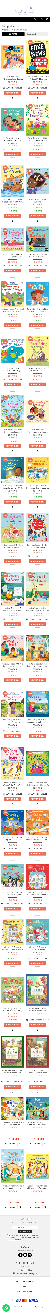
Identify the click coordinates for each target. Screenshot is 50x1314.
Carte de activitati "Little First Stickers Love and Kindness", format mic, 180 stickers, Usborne (13, 430)
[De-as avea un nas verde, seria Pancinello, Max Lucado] (12, 1052)
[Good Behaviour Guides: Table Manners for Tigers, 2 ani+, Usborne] (37, 1166)
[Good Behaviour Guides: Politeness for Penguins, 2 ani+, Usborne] (12, 877)
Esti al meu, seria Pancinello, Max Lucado (37, 1071)
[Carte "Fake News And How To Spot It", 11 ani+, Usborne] (37, 57)
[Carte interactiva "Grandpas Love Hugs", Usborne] (12, 57)
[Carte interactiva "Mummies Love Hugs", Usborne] (37, 411)
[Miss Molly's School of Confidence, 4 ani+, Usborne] (37, 932)
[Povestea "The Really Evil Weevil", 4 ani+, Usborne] (12, 588)
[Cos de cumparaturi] (41, 19)
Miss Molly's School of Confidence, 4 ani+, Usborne (37, 948)
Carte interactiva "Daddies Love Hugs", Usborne (37, 310)
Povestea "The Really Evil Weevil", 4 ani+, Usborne (13, 609)
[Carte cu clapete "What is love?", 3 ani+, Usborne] (12, 648)
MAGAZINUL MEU (24, 1281)
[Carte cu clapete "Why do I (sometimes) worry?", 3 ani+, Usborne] (12, 470)
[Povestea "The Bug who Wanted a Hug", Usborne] (37, 1108)
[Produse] (3, 20)
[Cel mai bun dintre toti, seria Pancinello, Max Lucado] (37, 990)
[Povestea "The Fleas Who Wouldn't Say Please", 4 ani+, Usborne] (12, 763)
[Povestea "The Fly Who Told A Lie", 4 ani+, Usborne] (12, 1166)
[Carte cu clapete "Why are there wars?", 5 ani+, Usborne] (37, 239)
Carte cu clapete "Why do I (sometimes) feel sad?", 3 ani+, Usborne (37, 721)
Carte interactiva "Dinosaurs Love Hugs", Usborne (12, 369)
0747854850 (26, 1270)
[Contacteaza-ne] (35, 19)
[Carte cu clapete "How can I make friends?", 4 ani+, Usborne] (12, 294)
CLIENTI (24, 1286)
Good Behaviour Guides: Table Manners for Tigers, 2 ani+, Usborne (37, 1187)
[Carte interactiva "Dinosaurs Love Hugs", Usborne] (12, 351)
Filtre (14, 34)
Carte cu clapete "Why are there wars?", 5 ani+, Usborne (37, 255)
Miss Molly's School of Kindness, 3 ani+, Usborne (12, 948)
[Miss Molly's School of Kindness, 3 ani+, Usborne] (12, 932)
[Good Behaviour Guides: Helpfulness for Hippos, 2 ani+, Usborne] (37, 763)
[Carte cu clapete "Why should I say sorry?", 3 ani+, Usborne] (37, 648)
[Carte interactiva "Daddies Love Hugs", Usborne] (37, 293)
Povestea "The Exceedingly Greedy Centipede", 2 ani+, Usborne (12, 255)
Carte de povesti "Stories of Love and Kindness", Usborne (12, 546)
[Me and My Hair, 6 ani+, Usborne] (37, 181)
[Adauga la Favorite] (12, 98)
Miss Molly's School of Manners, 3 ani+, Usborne (37, 893)
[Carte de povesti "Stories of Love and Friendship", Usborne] (37, 351)
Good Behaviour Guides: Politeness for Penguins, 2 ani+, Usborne (12, 893)
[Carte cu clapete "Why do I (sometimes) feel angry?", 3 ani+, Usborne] (12, 704)
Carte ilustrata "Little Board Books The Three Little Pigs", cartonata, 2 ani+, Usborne (12, 1123)
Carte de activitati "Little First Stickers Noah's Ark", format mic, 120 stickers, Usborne (12, 200)
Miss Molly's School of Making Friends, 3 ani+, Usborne (12, 1009)
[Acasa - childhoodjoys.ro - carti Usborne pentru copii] (25, 11)
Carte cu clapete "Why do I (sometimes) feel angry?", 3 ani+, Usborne (12, 721)
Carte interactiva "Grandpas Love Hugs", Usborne (12, 77)
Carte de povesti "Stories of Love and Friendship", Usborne (37, 369)
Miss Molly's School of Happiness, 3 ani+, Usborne (37, 486)
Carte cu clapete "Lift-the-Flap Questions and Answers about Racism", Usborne (37, 546)
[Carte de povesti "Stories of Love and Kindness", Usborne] (12, 528)
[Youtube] (25, 1255)
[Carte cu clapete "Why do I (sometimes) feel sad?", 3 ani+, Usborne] (37, 704)
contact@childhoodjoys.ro (26, 1273)
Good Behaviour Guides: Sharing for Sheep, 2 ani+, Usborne (12, 838)
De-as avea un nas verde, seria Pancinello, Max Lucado (12, 1071)
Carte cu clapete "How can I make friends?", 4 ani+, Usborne (12, 310)
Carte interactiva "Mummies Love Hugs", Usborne (37, 430)
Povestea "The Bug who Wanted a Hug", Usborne (37, 1123)
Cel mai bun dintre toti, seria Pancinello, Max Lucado (37, 1009)
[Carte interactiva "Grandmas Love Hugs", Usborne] (12, 119)
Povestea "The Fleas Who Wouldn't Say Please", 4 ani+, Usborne (12, 784)
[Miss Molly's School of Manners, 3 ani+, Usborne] (37, 877)
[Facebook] (20, 1255)
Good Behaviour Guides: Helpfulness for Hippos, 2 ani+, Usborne (37, 784)
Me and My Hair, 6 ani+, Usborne (37, 200)
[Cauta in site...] (47, 19)
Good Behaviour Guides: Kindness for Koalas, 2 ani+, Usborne (37, 838)
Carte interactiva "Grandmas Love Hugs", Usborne (12, 139)
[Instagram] (30, 1255)
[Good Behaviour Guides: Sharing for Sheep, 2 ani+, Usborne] (12, 822)
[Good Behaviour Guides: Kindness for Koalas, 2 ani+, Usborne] (37, 822)
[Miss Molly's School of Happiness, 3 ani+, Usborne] (37, 469)
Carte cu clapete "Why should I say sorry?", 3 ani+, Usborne (37, 665)
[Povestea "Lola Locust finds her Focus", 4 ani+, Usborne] (37, 589)
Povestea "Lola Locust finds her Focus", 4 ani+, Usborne (37, 609)
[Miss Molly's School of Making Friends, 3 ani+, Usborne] (12, 990)
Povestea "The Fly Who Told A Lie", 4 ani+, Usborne (12, 1187)
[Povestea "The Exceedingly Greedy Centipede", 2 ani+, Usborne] (12, 239)
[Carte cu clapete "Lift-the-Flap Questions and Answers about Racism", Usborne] (37, 527)
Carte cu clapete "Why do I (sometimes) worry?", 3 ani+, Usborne (12, 486)
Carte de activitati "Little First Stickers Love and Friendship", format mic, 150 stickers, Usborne (37, 139)
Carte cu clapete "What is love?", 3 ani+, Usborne (12, 665)
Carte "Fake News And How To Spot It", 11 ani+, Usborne (38, 77)
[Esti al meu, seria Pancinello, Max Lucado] (37, 1051)
